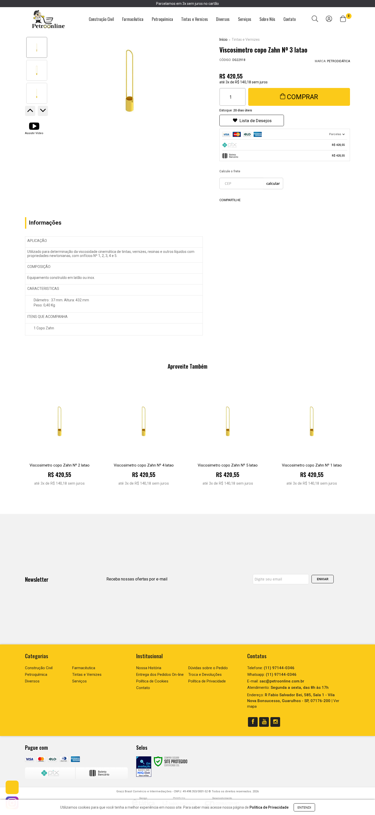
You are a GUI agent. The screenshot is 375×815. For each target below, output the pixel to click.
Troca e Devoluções (205, 674)
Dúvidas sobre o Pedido (208, 668)
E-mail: (275, 681)
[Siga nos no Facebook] (253, 722)
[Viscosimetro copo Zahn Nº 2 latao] (59, 437)
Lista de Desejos (256, 120)
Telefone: (270, 668)
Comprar (302, 97)
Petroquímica (36, 674)
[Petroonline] (48, 19)
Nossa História (148, 668)
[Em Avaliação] (144, 766)
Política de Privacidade (207, 681)
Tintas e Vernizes (246, 39)
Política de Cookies (152, 681)
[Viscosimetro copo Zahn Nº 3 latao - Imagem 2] (36, 70)
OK (273, 183)
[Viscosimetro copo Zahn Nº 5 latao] (227, 437)
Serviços (79, 681)
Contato (143, 687)
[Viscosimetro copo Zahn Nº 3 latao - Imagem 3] (36, 93)
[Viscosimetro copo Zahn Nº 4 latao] (143, 437)
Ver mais (60, 486)
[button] (34, 128)
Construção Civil (39, 668)
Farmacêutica (83, 668)
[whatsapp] (12, 787)
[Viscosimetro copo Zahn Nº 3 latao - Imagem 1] (36, 47)
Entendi (304, 807)
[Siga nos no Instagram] (275, 722)
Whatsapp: (271, 674)
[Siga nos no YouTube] (264, 722)
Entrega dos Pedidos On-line (160, 674)
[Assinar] (322, 579)
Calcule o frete (229, 171)
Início (223, 39)
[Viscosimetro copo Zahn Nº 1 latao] (311, 437)
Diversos (32, 681)
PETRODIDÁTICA (338, 61)
